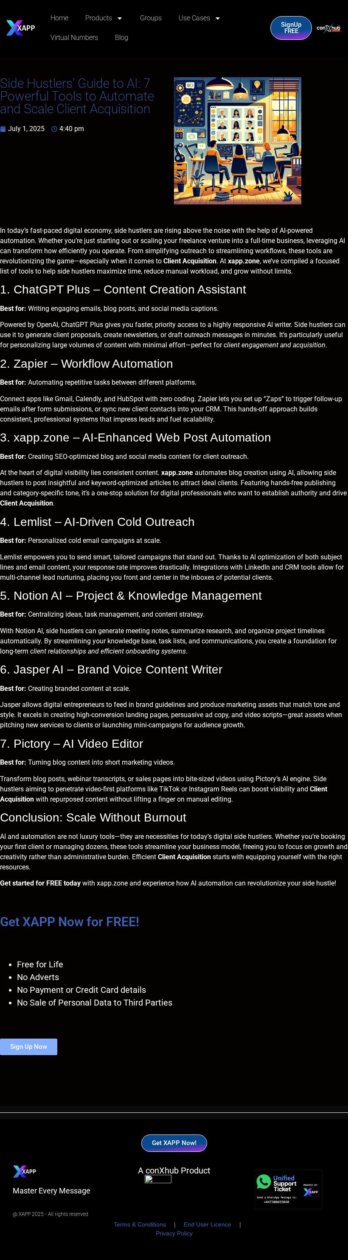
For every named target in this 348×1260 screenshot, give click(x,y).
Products (98, 18)
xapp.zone (112, 883)
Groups (151, 18)
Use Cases (194, 18)
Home (59, 18)
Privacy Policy (174, 1233)
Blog (121, 38)
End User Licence (207, 1224)
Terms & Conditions (140, 1224)
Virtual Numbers (74, 38)
